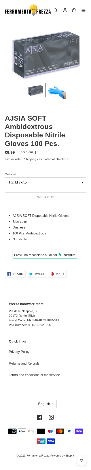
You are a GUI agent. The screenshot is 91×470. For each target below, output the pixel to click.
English (44, 404)
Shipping (30, 159)
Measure (10, 174)
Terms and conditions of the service (34, 375)
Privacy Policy (19, 352)
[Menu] (83, 10)
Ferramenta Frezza (38, 455)
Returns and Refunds (24, 363)
